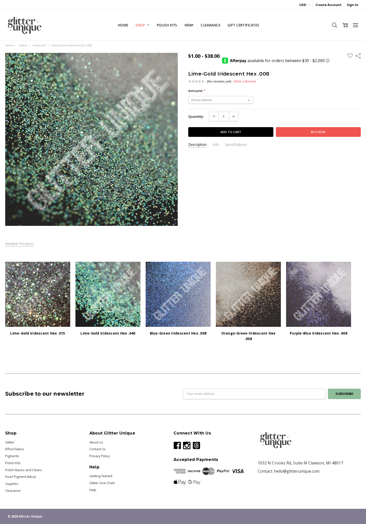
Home (123, 25)
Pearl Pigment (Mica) (20, 476)
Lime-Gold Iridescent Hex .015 (37, 333)
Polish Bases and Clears (23, 470)
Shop (140, 25)
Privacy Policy (99, 456)
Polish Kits (167, 25)
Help (92, 490)
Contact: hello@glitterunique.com (288, 471)
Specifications (236, 144)
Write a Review (245, 81)
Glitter (9, 442)
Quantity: (196, 116)
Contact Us (97, 449)
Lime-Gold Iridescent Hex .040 (107, 333)
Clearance (210, 25)
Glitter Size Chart (102, 483)
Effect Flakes (14, 449)
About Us (96, 442)
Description (197, 144)
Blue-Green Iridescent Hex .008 (178, 333)
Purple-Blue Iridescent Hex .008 (318, 333)
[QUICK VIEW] (62, 270)
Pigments (12, 456)
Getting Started (100, 476)
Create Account (328, 4)
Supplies (11, 483)
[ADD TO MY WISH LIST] (62, 278)
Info (216, 144)
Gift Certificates (243, 25)
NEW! (188, 25)
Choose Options (38, 317)
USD (303, 4)
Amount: (196, 91)
